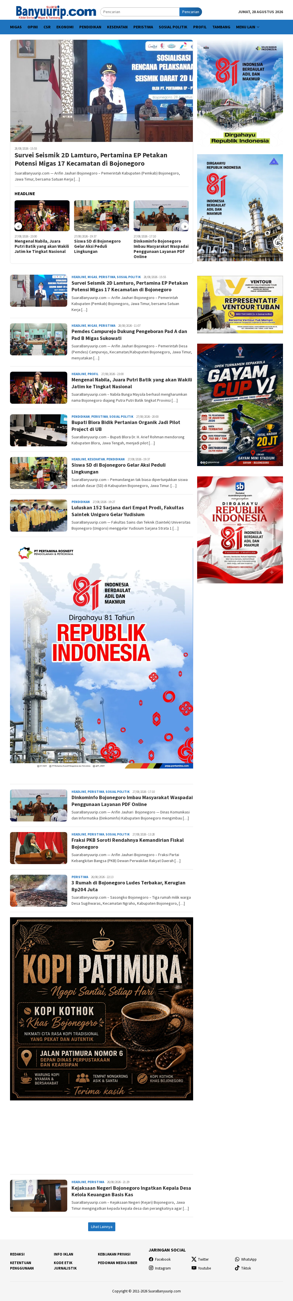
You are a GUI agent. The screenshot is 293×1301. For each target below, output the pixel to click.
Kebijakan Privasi (114, 1254)
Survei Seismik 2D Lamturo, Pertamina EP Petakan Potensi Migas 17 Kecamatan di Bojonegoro (91, 159)
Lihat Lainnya (101, 1226)
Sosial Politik (129, 277)
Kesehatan (96, 459)
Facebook (163, 1259)
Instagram (163, 1268)
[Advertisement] (101, 1135)
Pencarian (190, 11)
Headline (79, 277)
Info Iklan (63, 1254)
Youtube (204, 1268)
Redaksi (17, 1254)
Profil (93, 374)
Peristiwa (107, 277)
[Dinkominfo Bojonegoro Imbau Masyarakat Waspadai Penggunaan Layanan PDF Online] (140, 215)
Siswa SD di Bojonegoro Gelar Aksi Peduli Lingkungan (77, 246)
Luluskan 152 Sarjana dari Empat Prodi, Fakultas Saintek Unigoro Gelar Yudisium (128, 510)
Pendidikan (81, 417)
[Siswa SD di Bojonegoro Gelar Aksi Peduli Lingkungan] (81, 215)
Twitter (203, 1259)
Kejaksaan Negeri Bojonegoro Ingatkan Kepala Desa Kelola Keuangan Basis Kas (131, 1191)
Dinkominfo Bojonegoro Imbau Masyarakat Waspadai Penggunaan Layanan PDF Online (140, 249)
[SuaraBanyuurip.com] (55, 11)
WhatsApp (249, 1259)
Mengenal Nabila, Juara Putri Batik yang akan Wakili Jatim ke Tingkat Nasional (132, 382)
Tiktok (246, 1268)
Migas (92, 277)
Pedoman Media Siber (117, 1262)
